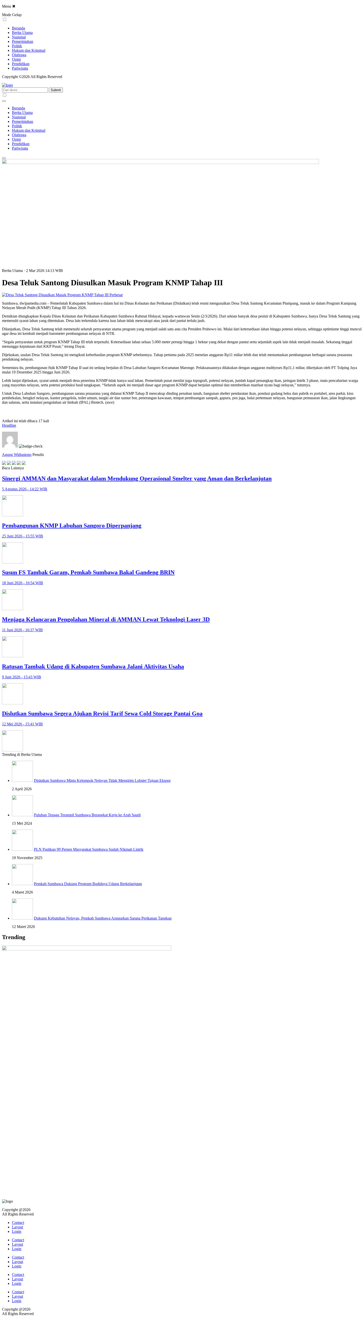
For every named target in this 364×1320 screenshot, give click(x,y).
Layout (17, 1227)
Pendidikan (20, 64)
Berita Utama (22, 32)
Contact (18, 1222)
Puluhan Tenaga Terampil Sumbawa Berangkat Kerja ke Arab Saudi (87, 815)
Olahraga (19, 55)
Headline (9, 425)
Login (16, 1231)
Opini (16, 59)
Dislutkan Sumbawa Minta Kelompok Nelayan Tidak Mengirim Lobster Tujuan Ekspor (102, 780)
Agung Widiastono (16, 454)
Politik (17, 46)
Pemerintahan (22, 41)
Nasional (19, 37)
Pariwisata (20, 68)
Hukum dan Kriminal (28, 50)
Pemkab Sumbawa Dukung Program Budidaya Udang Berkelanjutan (88, 884)
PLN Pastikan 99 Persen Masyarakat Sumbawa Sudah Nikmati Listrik (88, 849)
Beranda (18, 28)
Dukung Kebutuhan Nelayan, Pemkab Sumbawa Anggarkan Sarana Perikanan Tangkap (103, 918)
